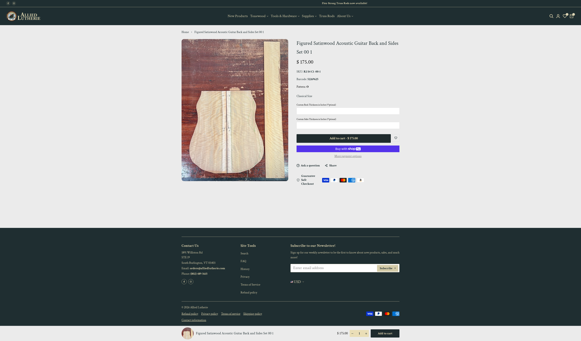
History (245, 269)
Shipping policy (252, 314)
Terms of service (230, 314)
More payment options (347, 156)
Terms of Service (250, 285)
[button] (395, 138)
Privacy (245, 277)
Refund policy (249, 293)
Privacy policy (209, 314)
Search (244, 253)
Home (185, 32)
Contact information (194, 320)
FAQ (243, 261)
